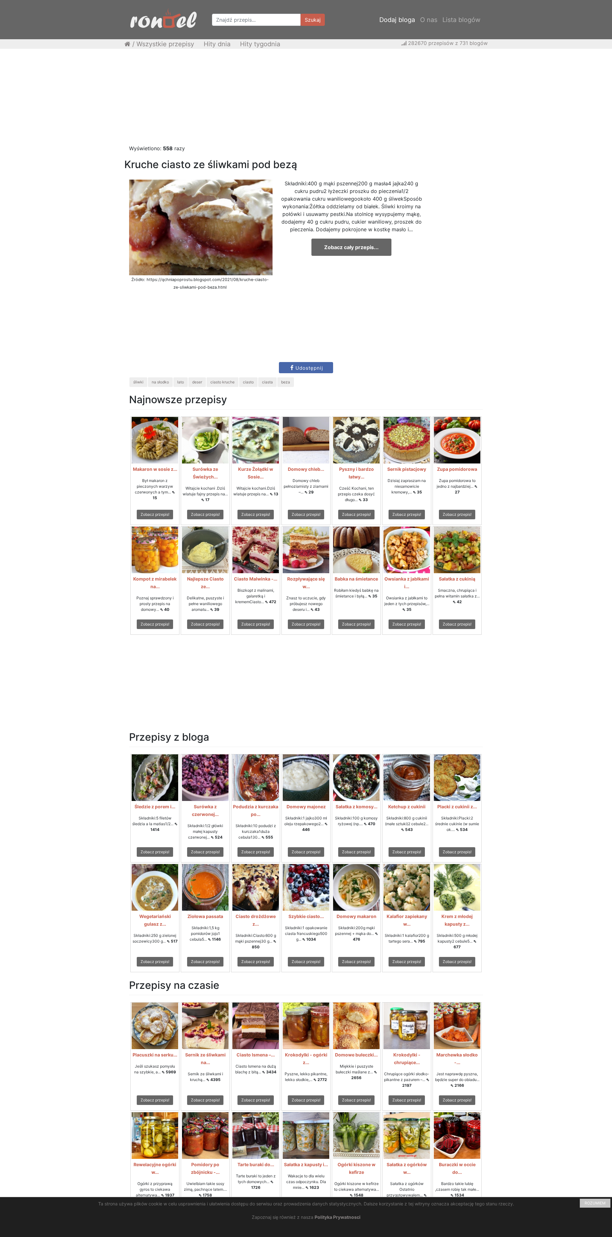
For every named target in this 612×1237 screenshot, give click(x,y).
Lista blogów (461, 20)
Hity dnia (217, 44)
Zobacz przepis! (155, 514)
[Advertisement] (306, 99)
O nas (428, 20)
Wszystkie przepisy (165, 44)
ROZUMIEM (595, 1203)
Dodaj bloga (397, 20)
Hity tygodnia (260, 44)
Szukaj (313, 20)
